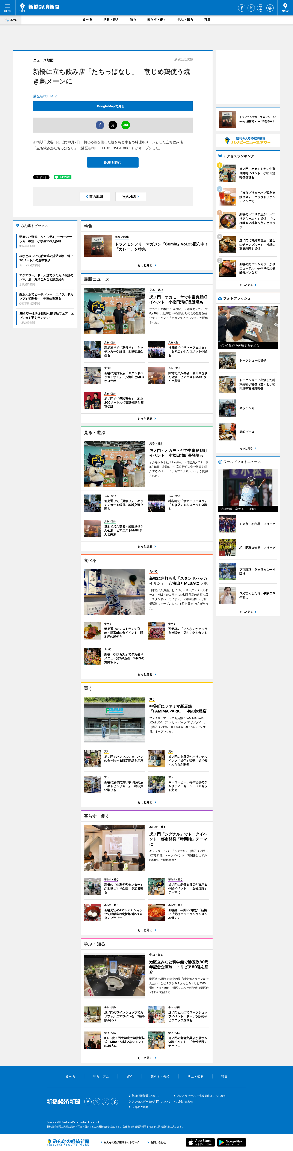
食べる (87, 19)
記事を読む (112, 162)
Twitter (251, 8)
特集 (207, 19)
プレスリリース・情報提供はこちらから (201, 1095)
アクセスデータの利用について (151, 1101)
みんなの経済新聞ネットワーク (68, 1142)
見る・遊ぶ (111, 19)
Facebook (241, 8)
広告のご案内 (140, 1107)
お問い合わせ (184, 1101)
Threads (270, 8)
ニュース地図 (43, 60)
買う (133, 19)
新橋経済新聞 (39, 7)
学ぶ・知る (185, 19)
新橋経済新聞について (146, 1095)
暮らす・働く (156, 19)
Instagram (260, 8)
